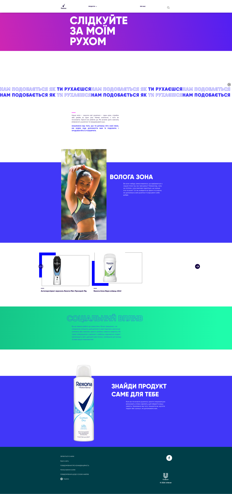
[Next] (197, 266)
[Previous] (40, 266)
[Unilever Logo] (166, 479)
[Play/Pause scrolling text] (229, 84)
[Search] (168, 6)
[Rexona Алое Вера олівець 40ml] (118, 269)
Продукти (91, 6)
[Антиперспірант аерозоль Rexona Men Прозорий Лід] (65, 269)
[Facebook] (169, 460)
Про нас (143, 6)
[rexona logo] (63, 10)
